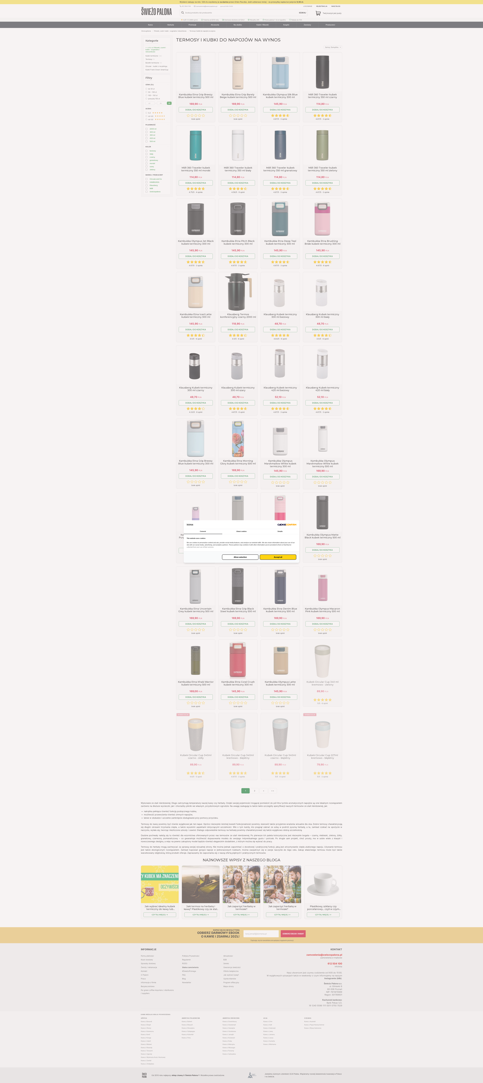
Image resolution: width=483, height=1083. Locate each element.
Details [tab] (280, 531)
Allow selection (240, 557)
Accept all (278, 557)
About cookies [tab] (241, 531)
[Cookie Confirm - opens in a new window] (286, 524)
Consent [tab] (203, 531)
